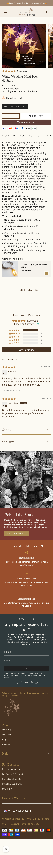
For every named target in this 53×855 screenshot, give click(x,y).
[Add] (46, 273)
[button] (9, 71)
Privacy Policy (19, 675)
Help (5, 753)
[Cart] (47, 11)
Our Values (7, 734)
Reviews (6, 744)
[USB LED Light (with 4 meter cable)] (10, 269)
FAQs (8, 429)
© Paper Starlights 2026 (13, 819)
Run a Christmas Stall (12, 779)
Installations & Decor (12, 784)
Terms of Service (37, 675)
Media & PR (7, 789)
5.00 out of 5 (34, 320)
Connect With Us (13, 798)
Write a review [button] (26, 349)
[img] (9, 367)
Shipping (7, 91)
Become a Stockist (11, 769)
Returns (45, 819)
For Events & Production (13, 774)
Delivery (36, 819)
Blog (4, 739)
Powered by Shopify (30, 824)
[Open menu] (5, 12)
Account (15, 824)
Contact (5, 824)
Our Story (6, 729)
